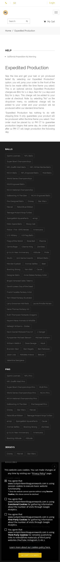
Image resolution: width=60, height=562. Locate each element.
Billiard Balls (42, 258)
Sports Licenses (13, 156)
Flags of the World (15, 241)
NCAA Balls (12, 173)
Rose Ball (31, 241)
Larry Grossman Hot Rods (18, 303)
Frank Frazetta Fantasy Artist (19, 292)
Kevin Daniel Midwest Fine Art (20, 332)
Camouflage (12, 247)
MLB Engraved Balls (15, 184)
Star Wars (42, 201)
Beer (44, 264)
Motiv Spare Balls (14, 224)
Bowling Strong (13, 269)
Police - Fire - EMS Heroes (18, 230)
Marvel (10, 207)
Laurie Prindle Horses (42, 303)
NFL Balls (28, 156)
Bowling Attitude (14, 438)
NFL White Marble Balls (40, 167)
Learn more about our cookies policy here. (30, 547)
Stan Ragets (28, 349)
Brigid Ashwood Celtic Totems (20, 281)
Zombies (41, 247)
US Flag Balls (27, 235)
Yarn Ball (29, 269)
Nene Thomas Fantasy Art (18, 309)
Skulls (9, 258)
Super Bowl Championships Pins (21, 387)
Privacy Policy (38, 473)
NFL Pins (28, 376)
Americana (38, 230)
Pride (46, 252)
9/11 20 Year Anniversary (18, 432)
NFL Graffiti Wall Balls (16, 167)
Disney (31, 201)
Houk (43, 343)
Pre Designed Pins (39, 404)
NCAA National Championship (20, 190)
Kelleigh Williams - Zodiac (18, 326)
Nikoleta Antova (27, 355)
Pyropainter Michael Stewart (19, 338)
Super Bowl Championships (19, 161)
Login (52, 3)
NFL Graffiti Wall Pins (16, 381)
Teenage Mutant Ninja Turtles (19, 213)
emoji (35, 218)
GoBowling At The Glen (17, 195)
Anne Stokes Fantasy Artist (35, 275)
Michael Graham (43, 338)
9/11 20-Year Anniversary (18, 252)
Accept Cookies (30, 555)
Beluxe (41, 355)
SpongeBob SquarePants (18, 218)
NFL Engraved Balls (29, 173)
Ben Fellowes (44, 349)
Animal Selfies (31, 264)
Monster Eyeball (14, 264)
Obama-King (27, 247)
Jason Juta (11, 355)
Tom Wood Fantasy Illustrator (19, 298)
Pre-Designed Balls (15, 201)
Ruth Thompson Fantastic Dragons (22, 315)
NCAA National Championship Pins (22, 398)
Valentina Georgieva (15, 360)
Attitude (36, 252)
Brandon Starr (13, 349)
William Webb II (14, 343)
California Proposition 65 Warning (21, 57)
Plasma (42, 241)
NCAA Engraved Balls (40, 195)
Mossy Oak (30, 224)
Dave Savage (30, 343)
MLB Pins (43, 387)
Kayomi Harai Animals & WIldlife (21, 320)
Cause (39, 269)
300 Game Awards (24, 258)
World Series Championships (19, 178)
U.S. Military (12, 235)
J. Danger (41, 332)
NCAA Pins (45, 393)
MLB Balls (47, 173)
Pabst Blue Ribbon (25, 207)
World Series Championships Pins (21, 393)
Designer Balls (13, 275)
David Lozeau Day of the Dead (20, 286)
